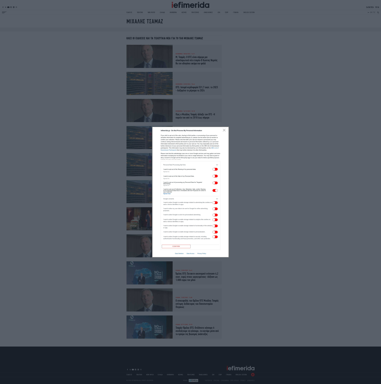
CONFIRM (176, 246)
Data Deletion (179, 253)
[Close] (225, 131)
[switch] (215, 169)
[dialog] (190, 192)
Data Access (190, 253)
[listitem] (190, 165)
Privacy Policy (201, 253)
